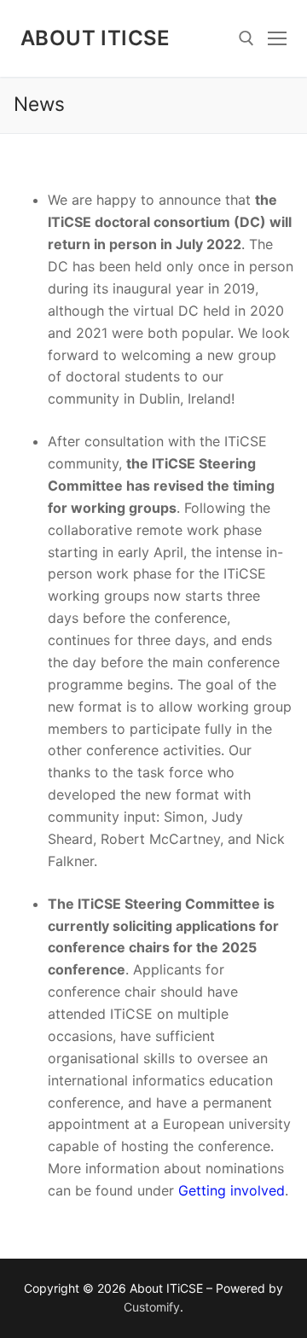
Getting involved (231, 1190)
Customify (152, 1307)
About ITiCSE (95, 38)
